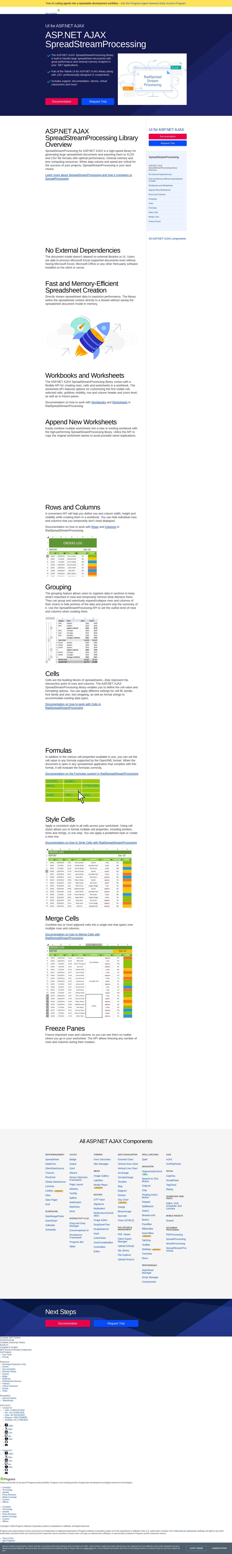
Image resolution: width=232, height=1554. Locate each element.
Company (6, 1487)
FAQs (4, 1391)
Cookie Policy (88, 1548)
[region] (116, 1548)
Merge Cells (154, 217)
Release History (9, 1371)
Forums (5, 1374)
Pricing (5, 1357)
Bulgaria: (16, 1417)
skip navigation (51, 13)
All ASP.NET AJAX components (167, 238)
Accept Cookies (196, 1548)
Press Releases (9, 1495)
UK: (14, 1413)
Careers (5, 1500)
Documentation (61, 101)
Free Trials (7, 1355)
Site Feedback (8, 1541)
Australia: (16, 1420)
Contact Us (7, 1408)
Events (5, 1388)
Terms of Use (8, 1538)
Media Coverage (9, 1497)
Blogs (4, 1376)
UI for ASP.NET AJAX (166, 129)
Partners (6, 1384)
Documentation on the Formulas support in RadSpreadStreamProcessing (91, 773)
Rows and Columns (157, 195)
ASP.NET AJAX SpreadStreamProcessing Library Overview (163, 168)
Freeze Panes (155, 221)
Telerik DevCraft (7, 1340)
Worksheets (119, 402)
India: (15, 1415)
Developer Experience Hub (14, 1364)
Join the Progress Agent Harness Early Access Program (152, 3)
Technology (7, 1490)
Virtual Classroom (10, 1386)
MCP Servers (5, 1350)
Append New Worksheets (159, 190)
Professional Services (11, 1381)
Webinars (6, 1379)
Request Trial (97, 101)
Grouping (153, 199)
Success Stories (9, 1398)
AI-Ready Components (21, 1350)
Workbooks (98, 402)
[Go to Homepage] (58, 13)
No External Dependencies (160, 174)
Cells (151, 204)
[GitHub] (6, 1443)
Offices (5, 1502)
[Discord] (6, 1445)
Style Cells (153, 212)
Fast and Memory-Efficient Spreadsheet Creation (165, 180)
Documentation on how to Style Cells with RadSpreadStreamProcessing (91, 842)
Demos (5, 1367)
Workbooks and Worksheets (161, 186)
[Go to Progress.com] (8, 1480)
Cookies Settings (219, 1548)
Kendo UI (4, 1345)
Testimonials (7, 1400)
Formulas (153, 208)
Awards (5, 1492)
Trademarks (178, 1531)
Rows (95, 526)
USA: (14, 1410)
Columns (110, 526)
